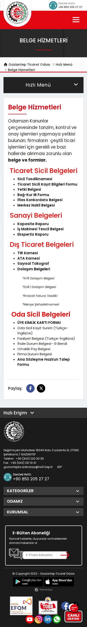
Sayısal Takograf (33, 263)
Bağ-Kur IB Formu (33, 194)
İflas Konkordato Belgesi (39, 199)
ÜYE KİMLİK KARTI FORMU (39, 322)
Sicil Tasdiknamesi (34, 178)
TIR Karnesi (27, 253)
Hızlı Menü (64, 64)
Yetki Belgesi (29, 189)
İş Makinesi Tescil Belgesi (40, 229)
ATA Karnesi (28, 258)
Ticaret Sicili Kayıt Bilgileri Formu (47, 184)
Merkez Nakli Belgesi (36, 205)
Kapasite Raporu (33, 223)
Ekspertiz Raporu (32, 234)
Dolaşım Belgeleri (33, 269)
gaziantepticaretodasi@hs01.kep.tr (28, 467)
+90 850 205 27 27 (70, 7)
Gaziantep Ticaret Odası (29, 64)
